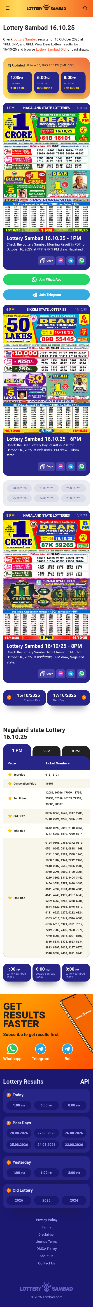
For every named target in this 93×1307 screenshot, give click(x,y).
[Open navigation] (7, 8)
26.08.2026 (73, 488)
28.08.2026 (20, 488)
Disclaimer (46, 1234)
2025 (46, 1200)
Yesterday (22, 1162)
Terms (46, 1227)
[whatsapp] (81, 260)
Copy (49, 260)
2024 (74, 1200)
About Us (46, 1256)
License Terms (46, 1242)
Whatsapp (12, 1058)
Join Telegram (50, 295)
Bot (68, 1058)
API (85, 1081)
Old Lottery (23, 1190)
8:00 (74, 1105)
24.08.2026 (46, 498)
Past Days (22, 1123)
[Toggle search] (85, 8)
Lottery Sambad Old (50, 49)
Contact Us (46, 1263)
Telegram (40, 1058)
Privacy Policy (46, 1220)
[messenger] (60, 260)
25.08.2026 (20, 498)
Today (18, 1095)
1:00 (19, 1105)
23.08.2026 (73, 498)
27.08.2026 (46, 488)
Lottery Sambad (25, 39)
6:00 (46, 1105)
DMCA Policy (47, 1249)
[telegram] (70, 260)
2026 (19, 1200)
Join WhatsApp (50, 280)
